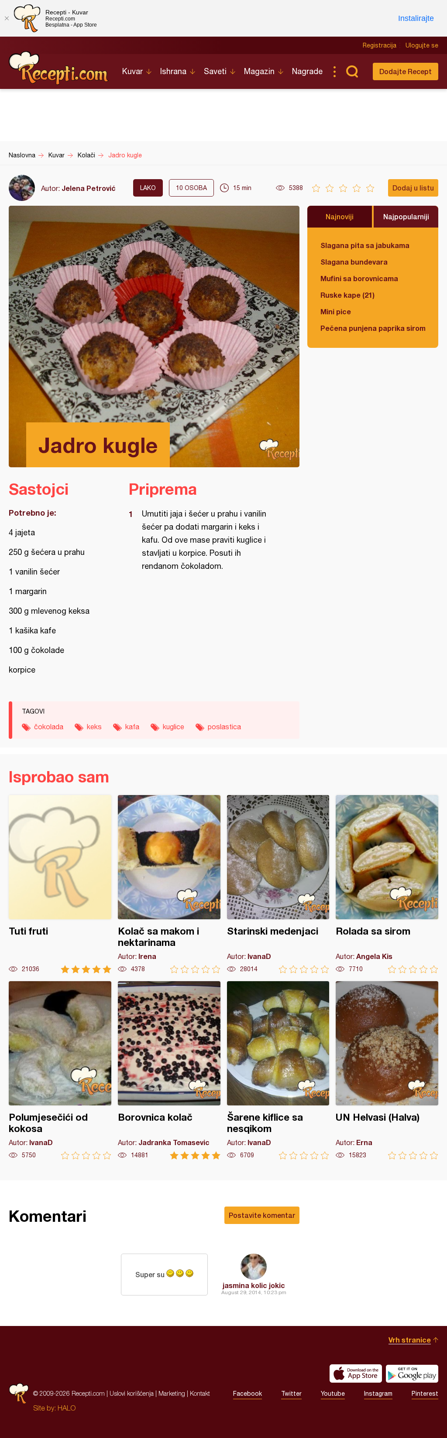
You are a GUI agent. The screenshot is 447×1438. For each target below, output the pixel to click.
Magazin (259, 71)
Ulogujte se (422, 45)
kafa (132, 727)
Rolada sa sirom (387, 884)
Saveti (215, 71)
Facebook (247, 1393)
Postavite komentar (262, 1215)
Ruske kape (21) (347, 295)
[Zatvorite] (6, 18)
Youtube (333, 1393)
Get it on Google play (412, 1373)
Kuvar (132, 71)
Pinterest (425, 1393)
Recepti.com (59, 68)
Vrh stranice (410, 1340)
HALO (67, 1408)
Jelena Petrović (89, 188)
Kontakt (200, 1393)
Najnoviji (340, 216)
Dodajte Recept (405, 71)
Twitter (291, 1393)
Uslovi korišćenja (132, 1393)
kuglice (173, 727)
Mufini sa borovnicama (359, 278)
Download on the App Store (356, 1373)
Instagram (378, 1393)
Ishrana (173, 71)
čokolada (48, 727)
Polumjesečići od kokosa (60, 1070)
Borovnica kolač (169, 1070)
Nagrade (307, 71)
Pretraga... (352, 71)
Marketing (171, 1393)
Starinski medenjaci (278, 884)
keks (94, 727)
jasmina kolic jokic (254, 1285)
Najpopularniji (406, 216)
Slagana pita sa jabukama (364, 245)
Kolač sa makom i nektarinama (169, 884)
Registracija (379, 45)
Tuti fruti (60, 884)
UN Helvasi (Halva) (387, 1070)
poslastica (224, 727)
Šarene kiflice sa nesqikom (278, 1070)
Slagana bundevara (354, 262)
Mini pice (335, 311)
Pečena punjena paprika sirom (372, 328)
